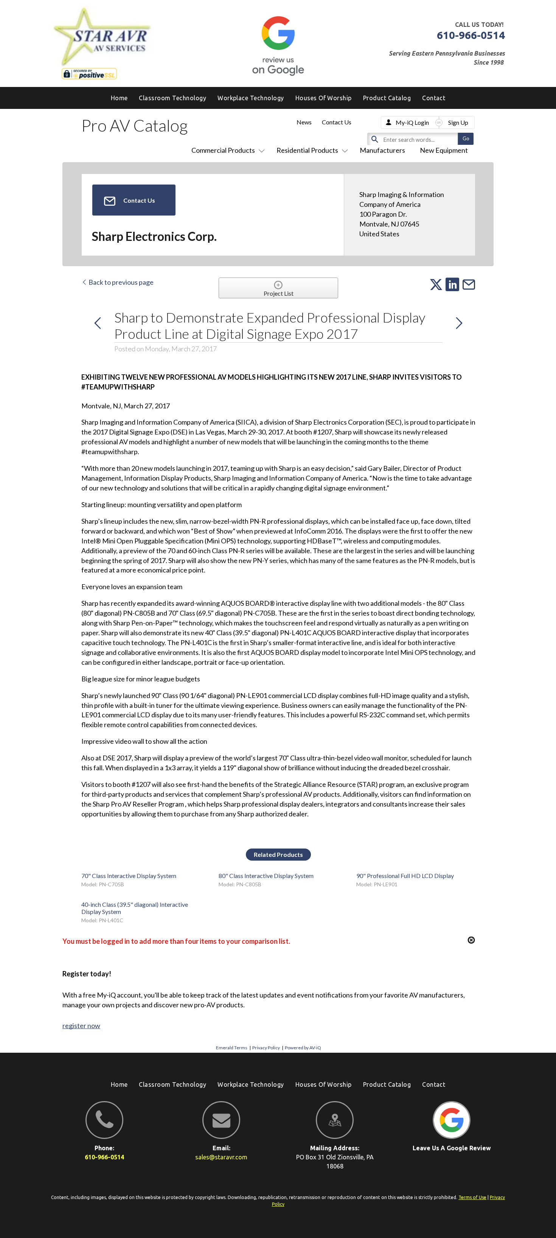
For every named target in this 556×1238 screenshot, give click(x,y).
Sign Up (458, 122)
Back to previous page (120, 282)
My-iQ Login (412, 122)
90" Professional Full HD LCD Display (405, 875)
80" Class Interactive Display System (266, 875)
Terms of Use (472, 1197)
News (304, 122)
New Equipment (444, 150)
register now (81, 1025)
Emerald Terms (231, 1047)
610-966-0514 (471, 35)
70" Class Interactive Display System (128, 875)
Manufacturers (382, 150)
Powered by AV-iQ (303, 1047)
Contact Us (336, 122)
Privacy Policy (266, 1047)
